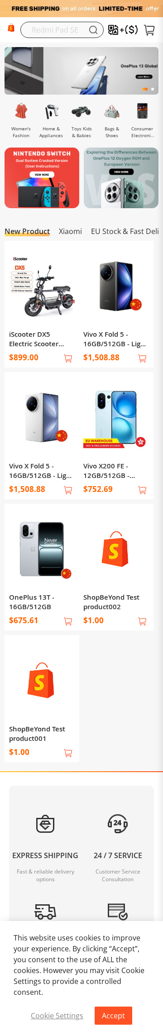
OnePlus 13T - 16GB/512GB (31, 601)
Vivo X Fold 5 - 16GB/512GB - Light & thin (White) (41, 470)
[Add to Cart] (68, 358)
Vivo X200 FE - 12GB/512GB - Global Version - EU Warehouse (114, 470)
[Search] (93, 29)
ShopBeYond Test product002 (111, 601)
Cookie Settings (57, 1016)
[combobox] (62, 30)
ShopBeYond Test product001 (37, 733)
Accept (113, 1016)
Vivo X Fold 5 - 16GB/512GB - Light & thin (115, 339)
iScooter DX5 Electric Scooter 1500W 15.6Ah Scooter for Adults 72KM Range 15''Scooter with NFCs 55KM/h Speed (38, 339)
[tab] (81, 906)
